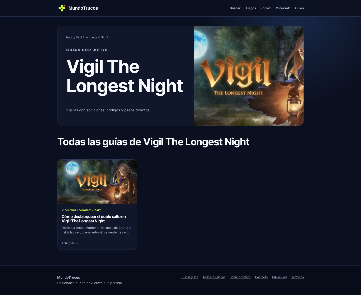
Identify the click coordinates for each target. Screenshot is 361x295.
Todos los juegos (214, 277)
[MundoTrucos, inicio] (80, 8)
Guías (299, 8)
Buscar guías (189, 277)
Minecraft (283, 8)
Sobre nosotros (240, 277)
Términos (297, 277)
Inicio (69, 37)
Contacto (261, 277)
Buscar (235, 8)
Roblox (266, 8)
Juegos (250, 8)
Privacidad (279, 277)
